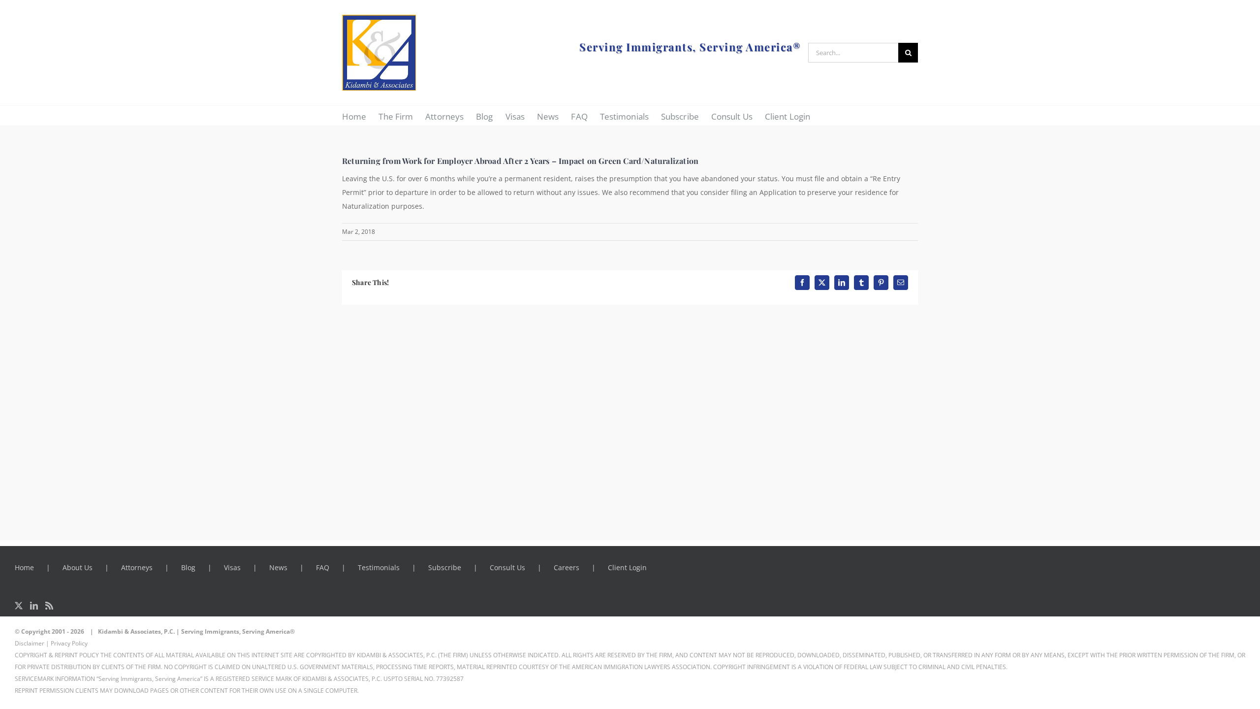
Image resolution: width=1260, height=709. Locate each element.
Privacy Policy (69, 643)
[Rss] (49, 606)
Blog (188, 567)
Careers (566, 567)
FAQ (322, 567)
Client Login (627, 567)
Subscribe (444, 567)
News (278, 567)
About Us (78, 567)
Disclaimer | (32, 643)
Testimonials (379, 567)
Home (24, 567)
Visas (232, 567)
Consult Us (507, 567)
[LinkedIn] (34, 606)
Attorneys (137, 567)
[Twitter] (19, 606)
